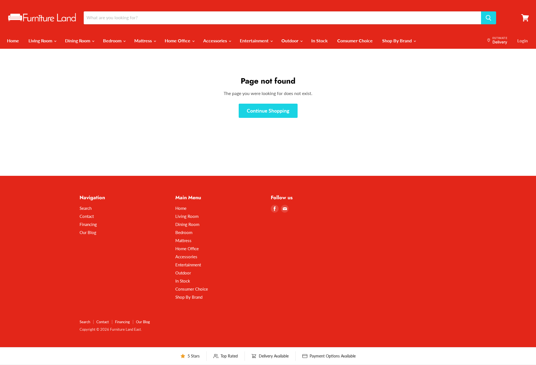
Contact (87, 216)
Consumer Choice (355, 40)
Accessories (215, 40)
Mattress (143, 40)
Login (522, 40)
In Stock (319, 40)
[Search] (488, 17)
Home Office (178, 40)
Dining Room (78, 40)
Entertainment (255, 40)
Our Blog (88, 232)
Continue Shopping (268, 111)
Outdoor (290, 40)
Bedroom (113, 40)
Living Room (40, 40)
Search (86, 208)
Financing (88, 224)
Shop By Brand (397, 40)
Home (13, 40)
